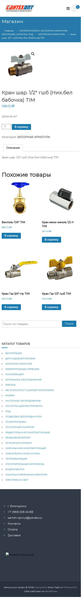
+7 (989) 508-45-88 (20, 512)
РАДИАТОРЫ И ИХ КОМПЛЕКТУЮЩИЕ (27, 432)
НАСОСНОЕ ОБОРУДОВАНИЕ (23, 400)
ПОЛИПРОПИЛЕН (15, 421)
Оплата (12, 529)
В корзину (21, 127)
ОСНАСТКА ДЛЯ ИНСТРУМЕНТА (24, 406)
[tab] (13, 147)
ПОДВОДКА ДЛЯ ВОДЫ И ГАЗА (23, 416)
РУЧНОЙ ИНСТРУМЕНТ (18, 442)
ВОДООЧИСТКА (14, 469)
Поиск (69, 323)
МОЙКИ (9, 395)
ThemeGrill (70, 587)
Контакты (14, 523)
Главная (9, 30)
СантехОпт (40, 587)
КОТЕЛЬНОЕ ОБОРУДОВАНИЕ (23, 379)
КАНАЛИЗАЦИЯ (14, 374)
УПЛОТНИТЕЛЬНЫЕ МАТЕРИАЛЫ (24, 464)
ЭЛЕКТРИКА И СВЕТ (16, 479)
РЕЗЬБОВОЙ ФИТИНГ (18, 437)
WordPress (51, 591)
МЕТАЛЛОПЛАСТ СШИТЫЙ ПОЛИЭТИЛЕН (29, 390)
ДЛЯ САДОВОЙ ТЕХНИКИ (20, 358)
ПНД (8, 411)
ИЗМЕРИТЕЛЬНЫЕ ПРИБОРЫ (22, 369)
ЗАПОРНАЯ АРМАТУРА (51, 34)
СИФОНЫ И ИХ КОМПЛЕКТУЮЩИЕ (25, 448)
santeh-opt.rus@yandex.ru (25, 518)
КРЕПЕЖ (10, 384)
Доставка (14, 535)
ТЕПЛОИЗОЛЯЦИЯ (16, 458)
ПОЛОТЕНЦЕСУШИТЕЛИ (19, 427)
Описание (13, 147)
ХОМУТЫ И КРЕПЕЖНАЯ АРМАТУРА (26, 474)
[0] (74, 8)
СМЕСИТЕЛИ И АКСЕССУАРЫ (22, 453)
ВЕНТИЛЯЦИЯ (13, 353)
